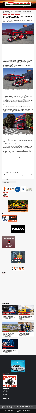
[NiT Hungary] (23, 189)
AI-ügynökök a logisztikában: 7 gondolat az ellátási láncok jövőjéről (9, 351)
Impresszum (4, 407)
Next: (25, 175)
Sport (19, 172)
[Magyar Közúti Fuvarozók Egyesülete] (17, 189)
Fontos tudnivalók (17, 406)
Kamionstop (5, 394)
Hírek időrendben (5, 391)
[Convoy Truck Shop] (10, 381)
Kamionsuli (4, 395)
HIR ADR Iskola (5, 390)
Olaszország (16, 172)
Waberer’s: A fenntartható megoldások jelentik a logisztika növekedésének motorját (25, 317)
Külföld (13, 172)
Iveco (7, 154)
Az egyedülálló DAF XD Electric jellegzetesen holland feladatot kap (9, 317)
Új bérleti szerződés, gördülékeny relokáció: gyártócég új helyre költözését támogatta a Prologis (8, 334)
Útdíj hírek (4, 401)
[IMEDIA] (18, 228)
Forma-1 (8, 172)
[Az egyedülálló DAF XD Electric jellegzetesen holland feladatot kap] (10, 310)
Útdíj (7, 406)
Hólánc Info (4, 393)
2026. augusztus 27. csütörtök (7, 336)
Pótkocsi (4, 397)
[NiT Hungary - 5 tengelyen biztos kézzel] (18, 256)
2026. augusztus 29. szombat (7, 318)
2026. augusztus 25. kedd (7, 352)
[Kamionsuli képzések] (9, 218)
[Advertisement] (18, 52)
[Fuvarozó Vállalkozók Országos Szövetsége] (29, 189)
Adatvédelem (9, 407)
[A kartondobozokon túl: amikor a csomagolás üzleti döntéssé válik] (26, 327)
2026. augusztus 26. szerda (23, 335)
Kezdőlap (3, 406)
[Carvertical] (18, 366)
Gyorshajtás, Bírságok (24, 406)
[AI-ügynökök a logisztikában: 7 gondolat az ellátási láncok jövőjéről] (10, 344)
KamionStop (11, 406)
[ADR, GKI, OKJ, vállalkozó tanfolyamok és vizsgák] (8, 189)
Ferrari (6, 172)
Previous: (10, 175)
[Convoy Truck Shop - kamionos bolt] (5, 194)
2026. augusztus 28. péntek (23, 319)
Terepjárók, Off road (6, 399)
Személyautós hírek (6, 398)
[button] (3, 9)
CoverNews (29, 410)
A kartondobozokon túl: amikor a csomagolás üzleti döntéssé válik (24, 334)
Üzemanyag (31, 406)
